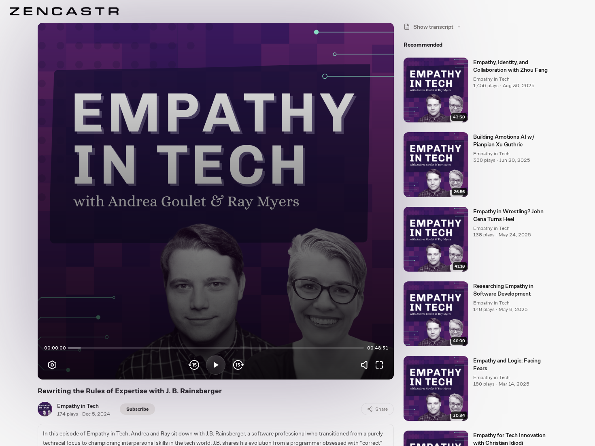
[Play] (215, 365)
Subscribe (137, 409)
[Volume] (366, 364)
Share (381, 409)
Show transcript (433, 27)
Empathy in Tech (78, 406)
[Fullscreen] (379, 364)
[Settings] (52, 364)
